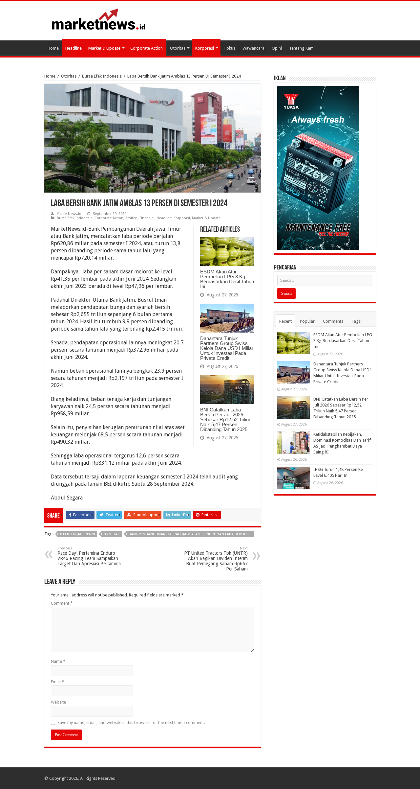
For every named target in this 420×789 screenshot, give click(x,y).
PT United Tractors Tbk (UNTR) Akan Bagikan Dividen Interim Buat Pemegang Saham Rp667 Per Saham (216, 558)
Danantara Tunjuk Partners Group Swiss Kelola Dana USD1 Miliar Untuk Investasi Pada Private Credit (226, 348)
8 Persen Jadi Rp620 (77, 534)
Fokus (229, 48)
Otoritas (177, 48)
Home (53, 48)
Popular (307, 321)
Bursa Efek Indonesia (102, 76)
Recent (285, 321)
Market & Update (104, 48)
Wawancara (253, 48)
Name (58, 661)
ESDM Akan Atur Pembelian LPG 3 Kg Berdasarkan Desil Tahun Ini (227, 279)
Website (58, 702)
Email (57, 681)
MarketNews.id (68, 214)
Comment (62, 603)
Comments (333, 321)
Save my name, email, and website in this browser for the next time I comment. (131, 722)
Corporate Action (146, 48)
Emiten (131, 218)
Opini (277, 48)
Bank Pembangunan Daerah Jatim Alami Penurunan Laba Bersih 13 (190, 534)
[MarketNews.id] (98, 19)
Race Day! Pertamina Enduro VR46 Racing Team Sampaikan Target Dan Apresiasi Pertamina (89, 556)
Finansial (147, 218)
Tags (356, 321)
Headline (73, 48)
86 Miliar (112, 534)
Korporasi (204, 48)
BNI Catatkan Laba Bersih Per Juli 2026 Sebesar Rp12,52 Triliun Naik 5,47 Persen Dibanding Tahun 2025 (225, 419)
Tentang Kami (302, 48)
